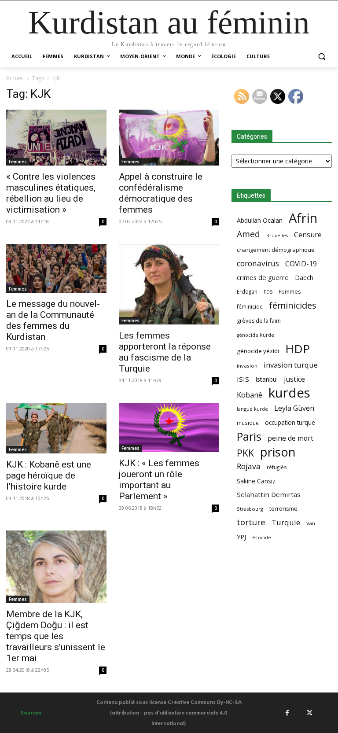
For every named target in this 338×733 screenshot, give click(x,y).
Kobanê (249, 394)
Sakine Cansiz (256, 481)
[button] (321, 56)
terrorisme (283, 508)
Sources (30, 713)
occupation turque (290, 422)
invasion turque (291, 364)
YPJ (241, 536)
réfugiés (277, 467)
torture (251, 522)
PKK (245, 452)
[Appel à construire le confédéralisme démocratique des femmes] (169, 138)
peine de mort (290, 438)
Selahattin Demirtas (269, 494)
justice (294, 379)
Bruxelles (277, 235)
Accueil (15, 78)
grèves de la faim (259, 320)
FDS (268, 291)
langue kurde (252, 408)
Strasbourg (250, 508)
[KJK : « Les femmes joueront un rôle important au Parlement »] (169, 427)
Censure (308, 234)
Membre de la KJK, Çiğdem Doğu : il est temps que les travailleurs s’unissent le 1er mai (55, 636)
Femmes (18, 161)
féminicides (292, 305)
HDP (297, 349)
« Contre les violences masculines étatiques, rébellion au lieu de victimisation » (51, 193)
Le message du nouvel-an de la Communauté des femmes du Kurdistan (53, 320)
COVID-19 (301, 264)
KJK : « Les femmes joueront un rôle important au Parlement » (159, 479)
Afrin (303, 218)
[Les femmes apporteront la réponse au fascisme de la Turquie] (169, 284)
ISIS (243, 379)
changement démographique (276, 250)
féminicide (250, 306)
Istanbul (266, 379)
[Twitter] (310, 713)
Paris (249, 436)
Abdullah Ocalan (260, 220)
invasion (247, 365)
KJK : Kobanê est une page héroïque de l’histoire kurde (48, 475)
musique (248, 422)
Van (310, 523)
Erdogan (247, 291)
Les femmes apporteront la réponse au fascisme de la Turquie (165, 352)
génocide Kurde (255, 335)
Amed (248, 234)
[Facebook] (287, 713)
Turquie (286, 522)
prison (277, 452)
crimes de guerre (263, 277)
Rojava (249, 466)
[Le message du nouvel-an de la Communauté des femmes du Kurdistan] (56, 268)
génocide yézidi (258, 351)
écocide (261, 537)
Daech (304, 277)
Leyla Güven (294, 408)
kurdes (289, 393)
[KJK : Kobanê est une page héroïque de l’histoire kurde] (56, 428)
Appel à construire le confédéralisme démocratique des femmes (160, 193)
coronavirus (258, 263)
